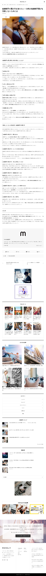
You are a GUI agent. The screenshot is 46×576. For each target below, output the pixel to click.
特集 (23, 413)
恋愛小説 (23, 410)
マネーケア (23, 402)
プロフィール (38, 245)
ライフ (23, 407)
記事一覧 (19, 554)
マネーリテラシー (23, 405)
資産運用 (13, 255)
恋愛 (5, 255)
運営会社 (25, 551)
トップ (25, 549)
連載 (18, 553)
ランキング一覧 (40, 444)
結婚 (11, 255)
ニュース (23, 399)
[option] (9, 509)
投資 (9, 255)
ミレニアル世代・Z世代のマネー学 (23, 535)
